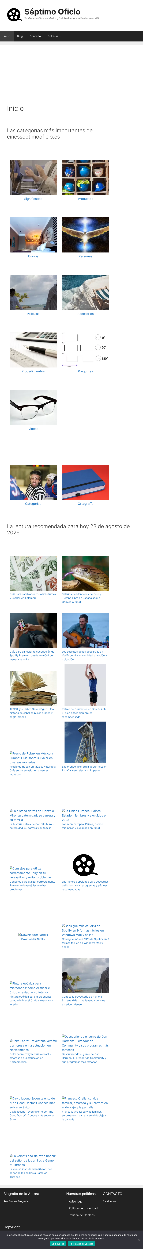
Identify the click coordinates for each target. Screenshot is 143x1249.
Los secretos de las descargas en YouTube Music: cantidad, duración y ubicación (84, 655)
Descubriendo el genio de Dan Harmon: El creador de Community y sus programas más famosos (84, 1058)
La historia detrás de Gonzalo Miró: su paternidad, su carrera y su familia (33, 826)
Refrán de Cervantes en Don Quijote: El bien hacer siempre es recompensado (84, 713)
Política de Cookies (82, 1215)
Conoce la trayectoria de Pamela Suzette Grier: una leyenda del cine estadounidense (83, 1000)
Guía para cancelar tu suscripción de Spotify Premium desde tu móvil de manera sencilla (32, 655)
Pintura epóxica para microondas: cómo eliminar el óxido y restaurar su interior (32, 1000)
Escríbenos (109, 1201)
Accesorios (85, 314)
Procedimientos (33, 371)
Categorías (33, 503)
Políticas (53, 36)
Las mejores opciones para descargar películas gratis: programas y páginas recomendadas (85, 885)
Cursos (33, 256)
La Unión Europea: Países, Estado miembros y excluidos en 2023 (82, 826)
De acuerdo (58, 1243)
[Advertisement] (71, 78)
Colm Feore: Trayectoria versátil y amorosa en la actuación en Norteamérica (30, 1058)
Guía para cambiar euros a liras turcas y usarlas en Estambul (33, 596)
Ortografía (85, 503)
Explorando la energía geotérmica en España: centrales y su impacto (84, 768)
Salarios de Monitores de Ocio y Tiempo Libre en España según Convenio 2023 (81, 598)
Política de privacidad (83, 1208)
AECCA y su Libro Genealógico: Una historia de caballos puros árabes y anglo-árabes (32, 713)
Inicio (6, 36)
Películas (33, 314)
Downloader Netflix (33, 939)
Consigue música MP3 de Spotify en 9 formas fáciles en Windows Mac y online (85, 943)
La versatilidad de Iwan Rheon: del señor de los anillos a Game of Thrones (31, 1173)
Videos (33, 429)
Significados (33, 199)
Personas (85, 256)
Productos (85, 199)
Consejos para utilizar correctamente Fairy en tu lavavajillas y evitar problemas (32, 885)
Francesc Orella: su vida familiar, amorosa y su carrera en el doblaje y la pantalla (84, 1115)
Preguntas (85, 371)
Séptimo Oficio (52, 11)
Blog (20, 36)
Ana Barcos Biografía (15, 1201)
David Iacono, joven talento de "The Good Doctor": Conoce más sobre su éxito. (32, 1115)
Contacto (35, 36)
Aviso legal (76, 1201)
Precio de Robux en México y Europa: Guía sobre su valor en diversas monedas (33, 770)
